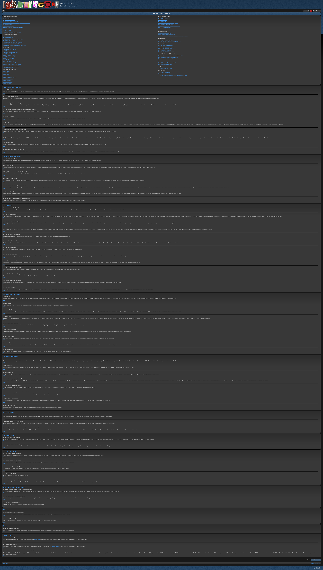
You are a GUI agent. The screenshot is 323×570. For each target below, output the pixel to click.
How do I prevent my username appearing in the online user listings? (16, 23)
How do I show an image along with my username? (13, 42)
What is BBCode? (6, 71)
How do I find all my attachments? (165, 64)
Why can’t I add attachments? (8, 59)
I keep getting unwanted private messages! (166, 34)
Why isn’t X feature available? (164, 73)
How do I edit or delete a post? (9, 50)
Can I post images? (6, 76)
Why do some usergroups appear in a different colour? (169, 26)
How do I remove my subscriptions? (165, 58)
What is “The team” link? (163, 29)
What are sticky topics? (7, 80)
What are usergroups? (162, 21)
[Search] (308, 11)
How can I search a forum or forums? (165, 45)
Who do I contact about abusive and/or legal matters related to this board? (172, 75)
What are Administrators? (163, 18)
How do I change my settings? (9, 36)
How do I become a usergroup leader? (165, 24)
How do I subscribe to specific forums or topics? (168, 57)
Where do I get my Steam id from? (165, 68)
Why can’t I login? (6, 18)
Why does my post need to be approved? (11, 66)
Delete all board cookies (315, 563)
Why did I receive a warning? (8, 61)
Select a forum (316, 559)
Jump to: (309, 559)
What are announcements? (8, 79)
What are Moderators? (162, 20)
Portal (304, 10)
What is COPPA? (6, 29)
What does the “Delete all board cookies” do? (12, 32)
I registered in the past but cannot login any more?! (13, 27)
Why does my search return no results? (166, 47)
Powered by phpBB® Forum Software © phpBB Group (318, 568)
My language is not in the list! (9, 40)
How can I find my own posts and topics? (166, 51)
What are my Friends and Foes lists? (165, 40)
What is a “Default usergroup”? (164, 27)
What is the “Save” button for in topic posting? (12, 64)
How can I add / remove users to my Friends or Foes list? (169, 41)
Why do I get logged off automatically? (10, 21)
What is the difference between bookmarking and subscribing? (170, 55)
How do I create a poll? (7, 53)
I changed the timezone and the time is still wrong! (13, 39)
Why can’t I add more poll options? (10, 55)
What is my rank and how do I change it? (11, 43)
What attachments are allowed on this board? (167, 62)
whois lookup (86, 552)
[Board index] (3, 11)
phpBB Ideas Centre (56, 546)
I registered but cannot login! (8, 26)
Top (4, 93)
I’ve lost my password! (7, 24)
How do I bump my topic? (8, 67)
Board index (5, 563)
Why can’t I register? (7, 30)
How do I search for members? (164, 50)
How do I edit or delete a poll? (9, 56)
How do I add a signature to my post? (10, 52)
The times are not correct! (8, 37)
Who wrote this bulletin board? (164, 72)
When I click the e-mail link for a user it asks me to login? (14, 45)
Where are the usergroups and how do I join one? (168, 23)
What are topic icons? (7, 83)
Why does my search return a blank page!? (166, 48)
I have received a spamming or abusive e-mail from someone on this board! (173, 36)
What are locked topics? (7, 82)
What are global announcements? (9, 77)
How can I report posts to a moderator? (10, 62)
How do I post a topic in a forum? (9, 49)
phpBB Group (37, 539)
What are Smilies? (6, 74)
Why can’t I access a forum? (8, 58)
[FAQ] (311, 11)
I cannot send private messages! (164, 33)
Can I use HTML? (6, 72)
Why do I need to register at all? (9, 20)
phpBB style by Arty (313, 568)
